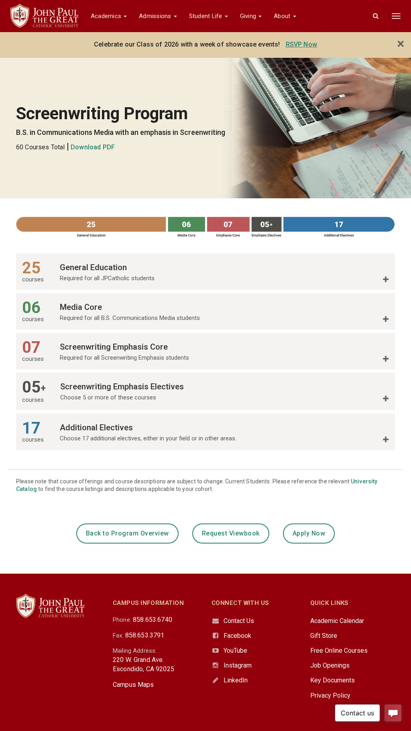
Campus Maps (133, 684)
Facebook (237, 635)
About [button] (283, 16)
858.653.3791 (145, 635)
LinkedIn (236, 680)
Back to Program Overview (127, 533)
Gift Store (323, 635)
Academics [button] (107, 16)
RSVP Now (301, 44)
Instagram (238, 665)
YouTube (235, 650)
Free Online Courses (339, 650)
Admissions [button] (156, 16)
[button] (375, 16)
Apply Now (309, 533)
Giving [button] (249, 16)
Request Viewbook (231, 533)
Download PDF (93, 147)
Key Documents (332, 680)
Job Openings (330, 665)
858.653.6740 (152, 619)
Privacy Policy (330, 695)
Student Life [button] (206, 16)
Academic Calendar (337, 621)
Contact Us (239, 621)
